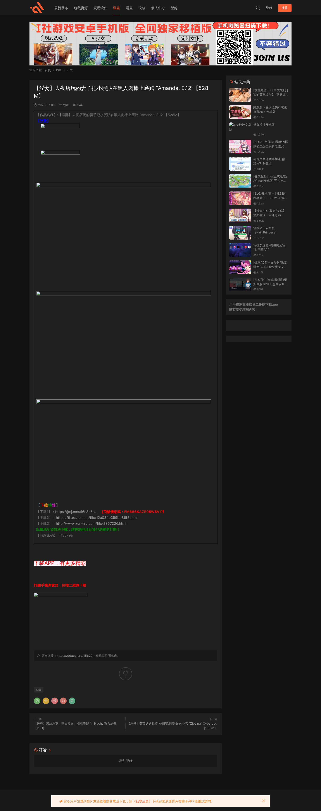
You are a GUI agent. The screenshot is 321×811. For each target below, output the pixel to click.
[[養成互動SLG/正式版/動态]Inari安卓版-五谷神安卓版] (240, 181)
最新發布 (61, 8)
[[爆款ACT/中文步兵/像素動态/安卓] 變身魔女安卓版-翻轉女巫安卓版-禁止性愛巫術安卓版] (240, 267)
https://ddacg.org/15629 (75, 655)
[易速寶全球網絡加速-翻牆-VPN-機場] (240, 164)
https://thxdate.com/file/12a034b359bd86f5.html (97, 517)
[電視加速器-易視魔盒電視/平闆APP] (240, 250)
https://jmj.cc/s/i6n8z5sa (75, 511)
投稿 (141, 8)
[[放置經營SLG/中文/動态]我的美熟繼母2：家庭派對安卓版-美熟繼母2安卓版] (240, 95)
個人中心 (158, 8)
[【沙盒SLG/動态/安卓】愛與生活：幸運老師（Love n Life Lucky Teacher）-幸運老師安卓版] (240, 215)
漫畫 (129, 8)
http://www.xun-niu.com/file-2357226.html (91, 523)
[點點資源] (37, 7)
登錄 (174, 8)
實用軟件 (100, 8)
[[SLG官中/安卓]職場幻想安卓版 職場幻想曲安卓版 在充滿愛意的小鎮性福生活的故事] (240, 284)
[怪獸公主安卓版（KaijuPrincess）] (240, 233)
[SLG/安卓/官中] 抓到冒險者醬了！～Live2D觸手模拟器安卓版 (270, 198)
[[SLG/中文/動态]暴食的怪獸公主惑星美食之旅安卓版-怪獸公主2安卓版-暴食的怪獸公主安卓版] (240, 146)
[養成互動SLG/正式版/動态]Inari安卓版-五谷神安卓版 (270, 180)
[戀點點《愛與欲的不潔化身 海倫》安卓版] (240, 112)
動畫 (116, 8)
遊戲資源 (81, 8)
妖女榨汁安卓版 (264, 124)
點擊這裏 (142, 801)
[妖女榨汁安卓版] (240, 127)
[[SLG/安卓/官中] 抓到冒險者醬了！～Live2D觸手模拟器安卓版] (240, 198)
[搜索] (258, 7)
